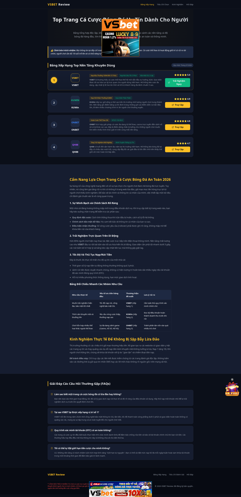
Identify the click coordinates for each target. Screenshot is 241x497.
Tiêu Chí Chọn (163, 4)
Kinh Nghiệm (177, 4)
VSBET (59, 4)
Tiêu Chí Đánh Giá (176, 474)
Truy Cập (179, 104)
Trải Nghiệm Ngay (179, 83)
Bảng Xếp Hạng (147, 4)
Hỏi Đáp (189, 4)
